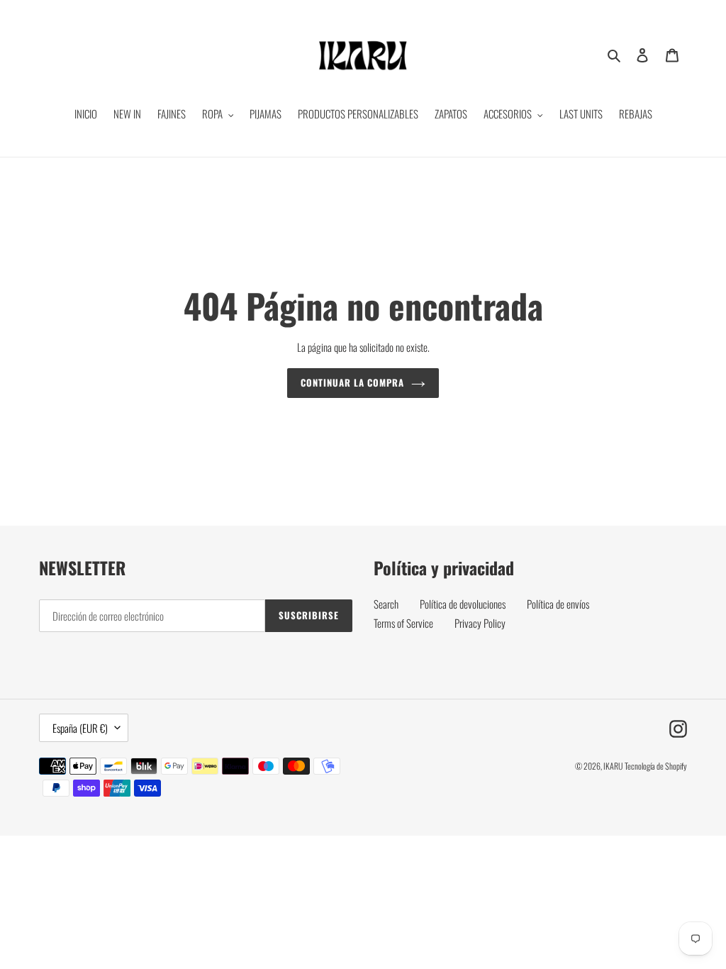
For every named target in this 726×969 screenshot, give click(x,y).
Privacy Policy (480, 623)
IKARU (612, 766)
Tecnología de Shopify (656, 766)
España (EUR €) (80, 728)
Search (386, 603)
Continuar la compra (353, 382)
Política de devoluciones (463, 603)
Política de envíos (558, 603)
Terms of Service (403, 623)
